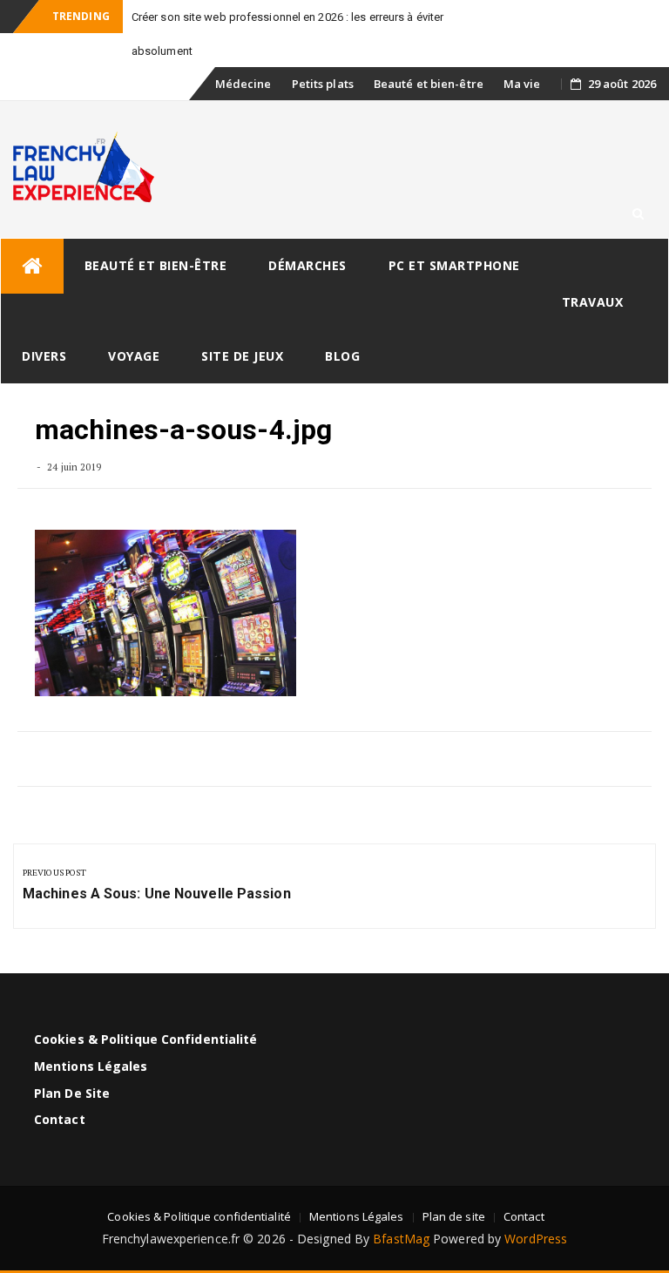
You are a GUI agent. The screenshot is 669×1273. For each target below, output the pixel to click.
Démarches (307, 265)
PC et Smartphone (454, 265)
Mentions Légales (91, 1066)
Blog (342, 356)
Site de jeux (242, 356)
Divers (44, 356)
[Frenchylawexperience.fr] (32, 266)
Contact (59, 1119)
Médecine (243, 83)
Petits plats (323, 83)
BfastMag (401, 1238)
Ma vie (522, 83)
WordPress (535, 1238)
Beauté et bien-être (428, 83)
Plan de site (72, 1093)
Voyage (133, 356)
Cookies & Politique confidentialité (146, 1039)
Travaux (593, 302)
